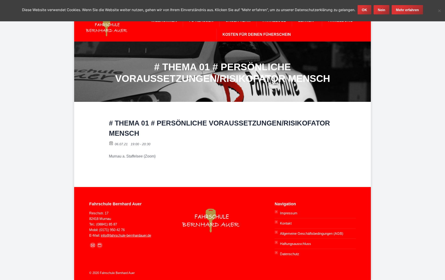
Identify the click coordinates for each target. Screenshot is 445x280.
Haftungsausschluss (295, 244)
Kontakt (286, 223)
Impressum (288, 213)
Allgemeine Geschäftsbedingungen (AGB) (311, 233)
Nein (381, 10)
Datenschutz (289, 254)
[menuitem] (256, 34)
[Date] (111, 143)
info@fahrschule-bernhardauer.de (126, 235)
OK (364, 10)
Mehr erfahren (407, 10)
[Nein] (439, 10)
